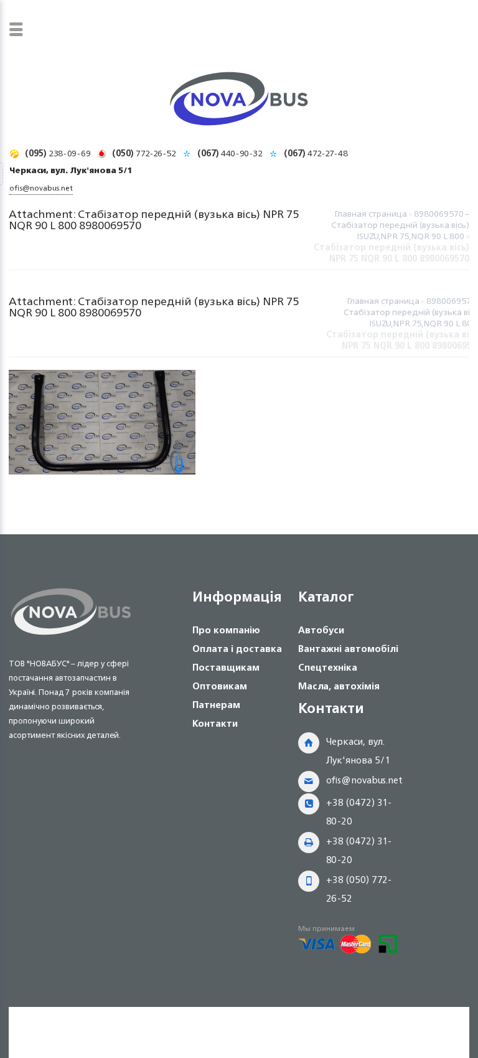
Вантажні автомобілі (348, 648)
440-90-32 (230, 153)
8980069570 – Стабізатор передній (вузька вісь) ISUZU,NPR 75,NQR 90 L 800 (400, 224)
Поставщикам (226, 667)
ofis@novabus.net (364, 780)
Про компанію (226, 629)
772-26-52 (144, 153)
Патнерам (216, 704)
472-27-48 (316, 153)
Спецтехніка (327, 667)
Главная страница (370, 213)
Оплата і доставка (237, 648)
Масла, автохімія (339, 686)
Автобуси (321, 629)
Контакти (215, 723)
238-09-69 (58, 153)
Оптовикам (219, 686)
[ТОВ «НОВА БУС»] (239, 101)
